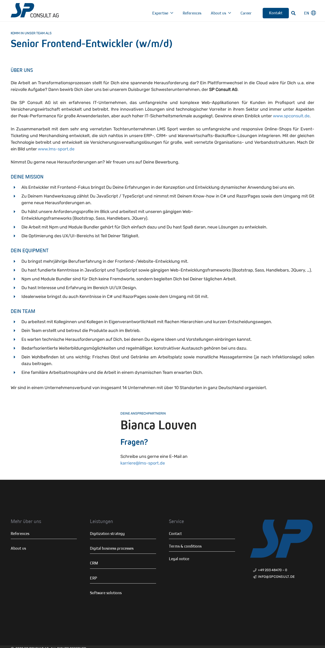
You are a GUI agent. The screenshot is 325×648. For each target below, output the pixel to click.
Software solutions (106, 592)
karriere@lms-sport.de (143, 463)
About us (18, 548)
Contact (175, 533)
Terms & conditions (185, 546)
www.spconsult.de (291, 116)
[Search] (293, 13)
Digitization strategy (107, 533)
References (20, 533)
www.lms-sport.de (56, 149)
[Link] (35, 11)
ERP (93, 578)
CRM (94, 563)
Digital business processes (111, 548)
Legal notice (179, 558)
